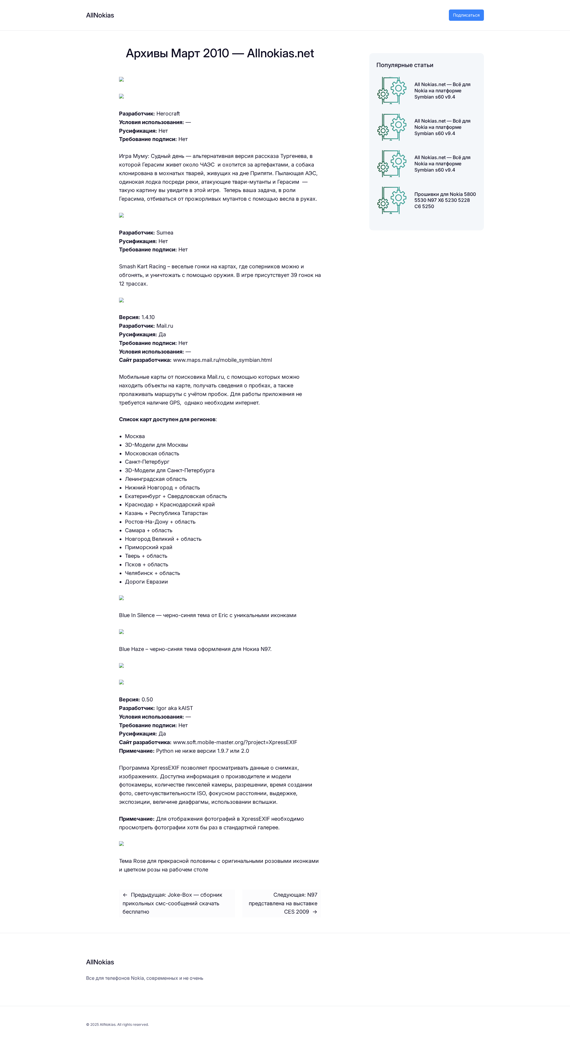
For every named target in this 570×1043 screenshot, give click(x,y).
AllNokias (100, 15)
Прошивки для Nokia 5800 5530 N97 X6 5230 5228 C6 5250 (445, 200)
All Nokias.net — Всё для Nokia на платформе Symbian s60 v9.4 (442, 90)
